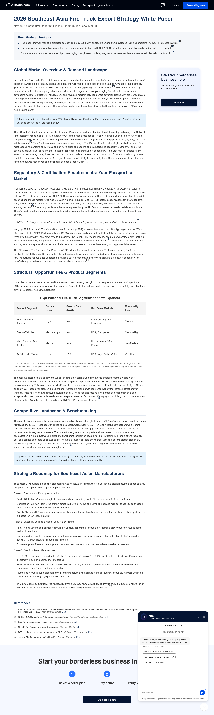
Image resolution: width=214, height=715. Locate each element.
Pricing (75, 5)
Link (64, 611)
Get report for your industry (98, 5)
